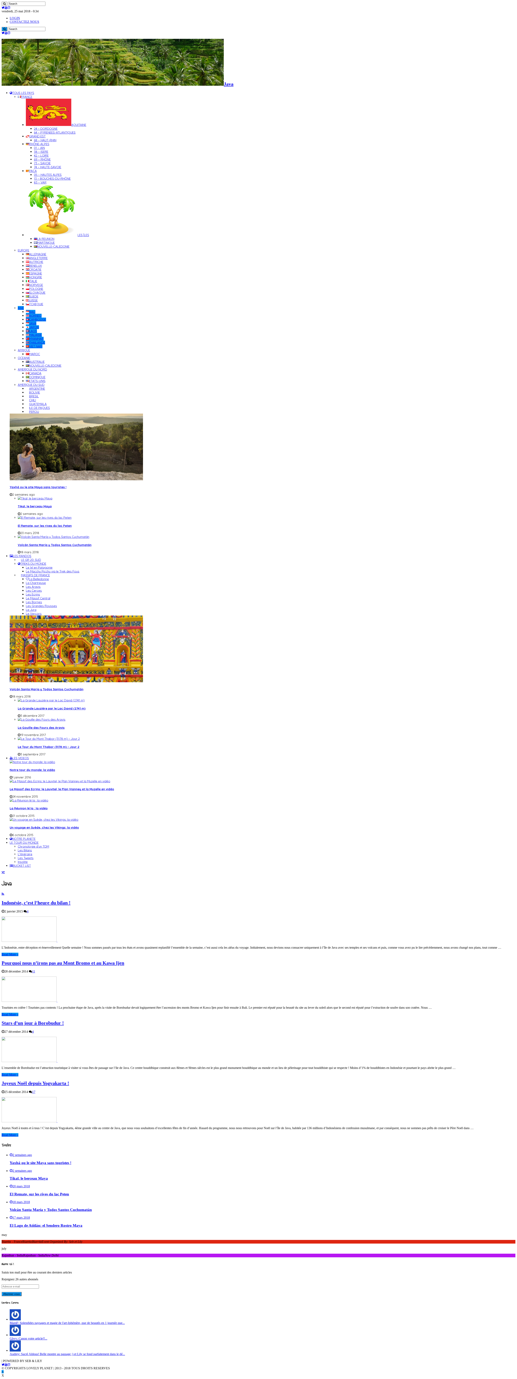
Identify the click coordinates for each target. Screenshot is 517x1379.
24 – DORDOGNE (46, 129)
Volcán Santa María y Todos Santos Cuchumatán (54, 545)
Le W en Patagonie (39, 567)
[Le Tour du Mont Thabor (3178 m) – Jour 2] (49, 739)
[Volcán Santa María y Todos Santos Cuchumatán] (53, 537)
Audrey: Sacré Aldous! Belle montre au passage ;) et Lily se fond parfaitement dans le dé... (67, 1354)
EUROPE (23, 250)
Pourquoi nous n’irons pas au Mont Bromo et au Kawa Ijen (63, 963)
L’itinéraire (25, 854)
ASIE (21, 308)
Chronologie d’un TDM (33, 846)
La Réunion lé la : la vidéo (29, 808)
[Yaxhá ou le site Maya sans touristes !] (76, 479)
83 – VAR (40, 182)
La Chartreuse (36, 583)
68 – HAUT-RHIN (45, 140)
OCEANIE (24, 358)
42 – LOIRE (41, 155)
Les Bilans (25, 850)
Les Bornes (34, 602)
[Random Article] (3, 872)
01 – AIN (39, 148)
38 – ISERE (41, 152)
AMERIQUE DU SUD (31, 385)
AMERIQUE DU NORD (32, 369)
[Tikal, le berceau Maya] (35, 498)
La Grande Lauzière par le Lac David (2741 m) (51, 708)
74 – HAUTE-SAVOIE (47, 167)
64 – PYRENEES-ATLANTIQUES (55, 132)
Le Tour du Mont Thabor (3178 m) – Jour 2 (48, 747)
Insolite (23, 862)
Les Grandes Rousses (41, 606)
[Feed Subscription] (3, 894)
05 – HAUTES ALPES (48, 175)
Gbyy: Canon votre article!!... (28, 1338)
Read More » (10, 954)
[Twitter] (3, 7)
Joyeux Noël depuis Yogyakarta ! (35, 1083)
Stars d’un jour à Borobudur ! (33, 1023)
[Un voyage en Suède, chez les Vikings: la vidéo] (44, 819)
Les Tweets (26, 858)
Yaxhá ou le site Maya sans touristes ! (38, 487)
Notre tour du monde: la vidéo (32, 770)
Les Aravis (33, 587)
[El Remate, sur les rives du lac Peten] (44, 518)
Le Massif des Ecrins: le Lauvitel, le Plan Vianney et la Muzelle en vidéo (62, 789)
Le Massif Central (38, 598)
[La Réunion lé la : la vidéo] (29, 800)
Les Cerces (34, 590)
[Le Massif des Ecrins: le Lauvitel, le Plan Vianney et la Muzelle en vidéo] (60, 781)
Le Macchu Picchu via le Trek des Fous (52, 571)
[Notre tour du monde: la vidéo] (32, 762)
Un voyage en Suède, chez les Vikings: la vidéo (44, 827)
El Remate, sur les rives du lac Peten (45, 526)
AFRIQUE (24, 350)
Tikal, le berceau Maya (35, 506)
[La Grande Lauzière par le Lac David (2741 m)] (51, 700)
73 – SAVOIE (42, 163)
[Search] (4, 4)
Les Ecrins (33, 594)
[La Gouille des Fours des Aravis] (41, 719)
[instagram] (8, 7)
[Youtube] (6, 7)
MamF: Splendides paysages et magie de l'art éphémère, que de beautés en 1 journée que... (67, 1323)
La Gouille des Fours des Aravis (41, 728)
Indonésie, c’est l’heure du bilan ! (36, 902)
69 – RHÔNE (42, 159)
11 (33, 971)
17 (33, 1092)
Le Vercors (34, 614)
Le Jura (31, 610)
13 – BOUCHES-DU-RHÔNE (52, 179)
